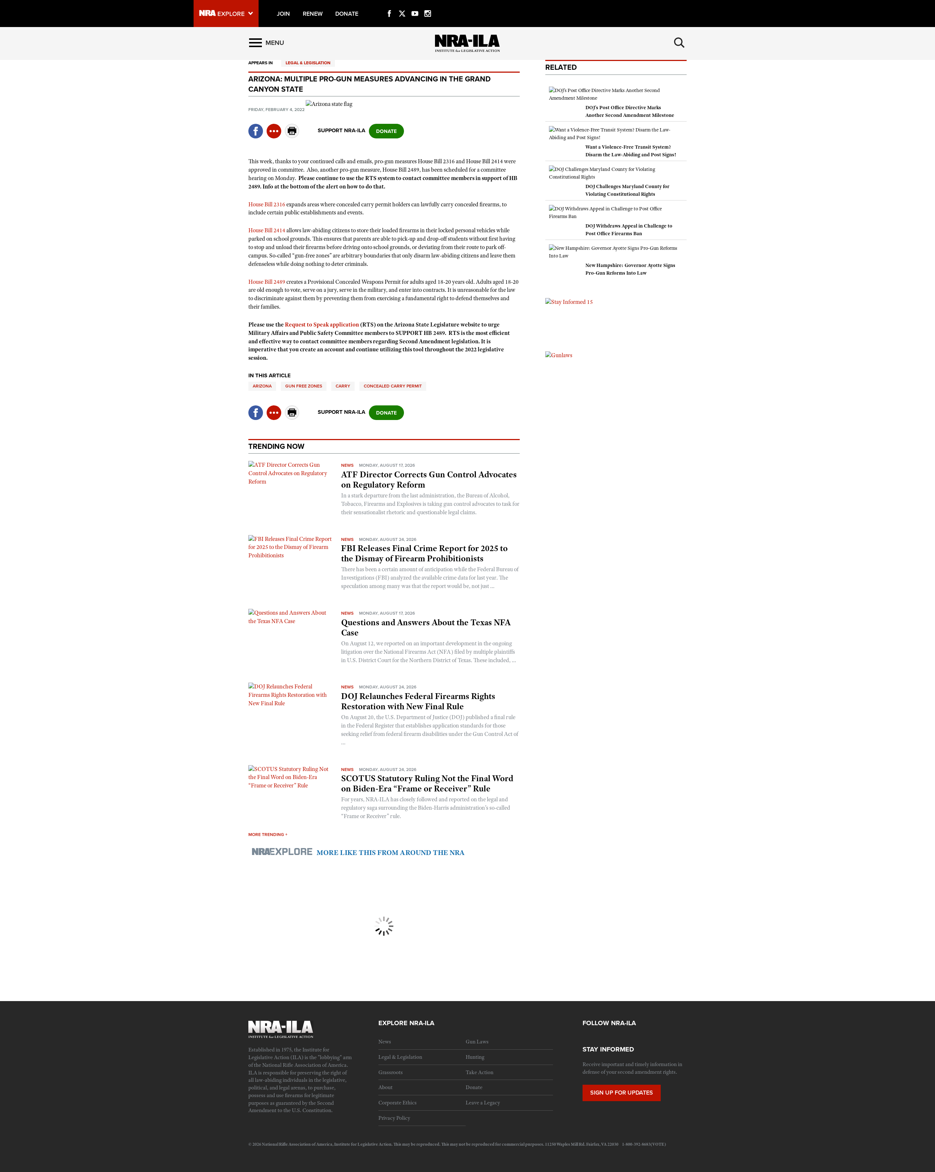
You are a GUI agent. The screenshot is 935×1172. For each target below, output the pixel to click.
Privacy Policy (394, 1118)
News (347, 465)
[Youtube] (415, 5)
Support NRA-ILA (341, 130)
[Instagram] (427, 5)
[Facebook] (389, 5)
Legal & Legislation (308, 62)
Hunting (475, 1057)
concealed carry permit (393, 386)
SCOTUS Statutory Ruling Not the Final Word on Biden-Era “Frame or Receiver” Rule (427, 783)
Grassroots (390, 1072)
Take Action (479, 1072)
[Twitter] (402, 5)
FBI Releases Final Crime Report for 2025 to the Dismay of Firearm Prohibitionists (424, 553)
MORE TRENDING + (267, 834)
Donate (474, 1087)
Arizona (262, 386)
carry (343, 386)
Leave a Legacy (483, 1102)
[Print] (292, 136)
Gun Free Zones (303, 386)
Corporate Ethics (397, 1102)
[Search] (679, 42)
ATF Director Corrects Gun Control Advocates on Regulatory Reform (429, 479)
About (385, 1087)
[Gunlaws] (558, 355)
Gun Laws (477, 1041)
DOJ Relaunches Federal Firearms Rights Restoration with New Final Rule (418, 701)
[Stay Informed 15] (569, 301)
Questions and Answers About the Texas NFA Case (426, 627)
